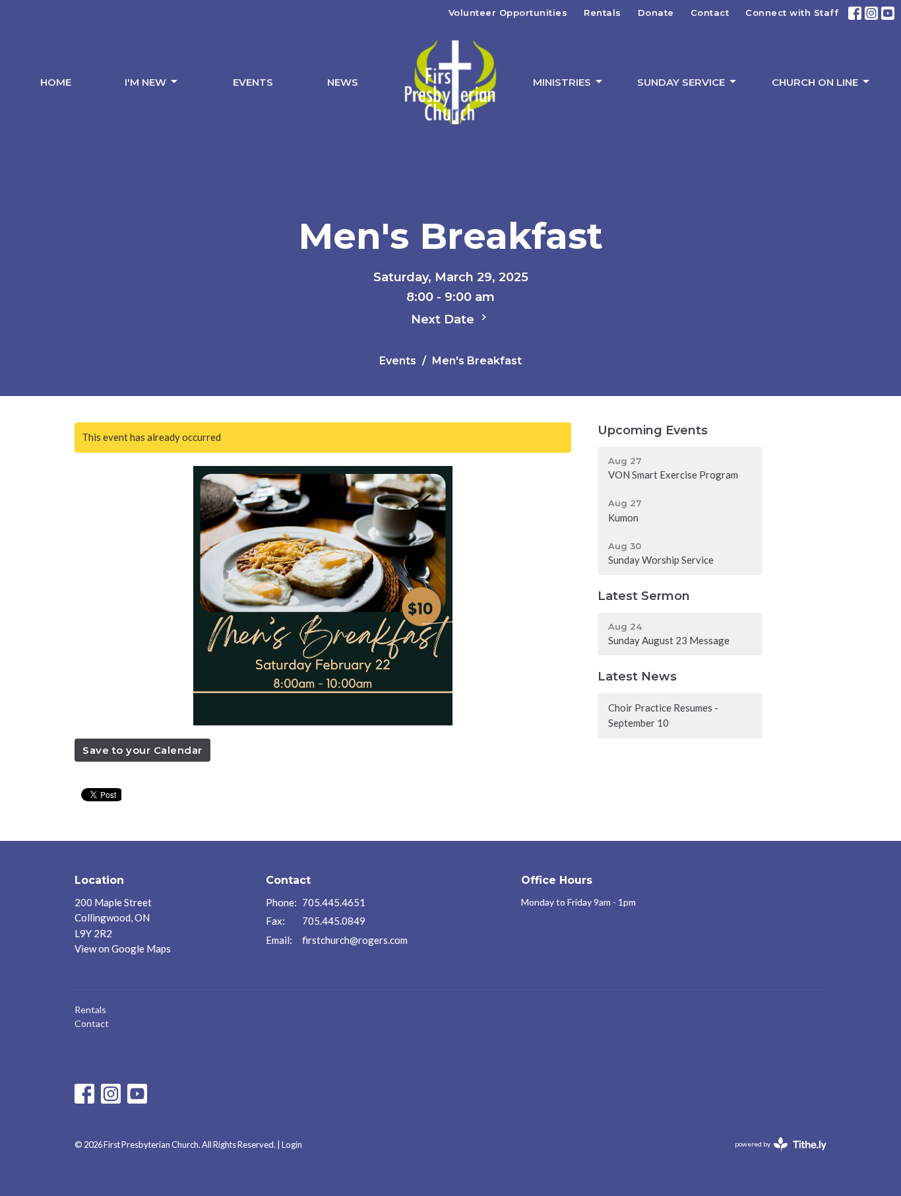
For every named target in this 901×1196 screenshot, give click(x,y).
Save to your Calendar (142, 750)
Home (55, 82)
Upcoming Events (653, 430)
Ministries (562, 82)
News (342, 82)
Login (292, 1144)
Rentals (602, 12)
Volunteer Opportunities (508, 12)
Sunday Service (681, 82)
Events (253, 82)
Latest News (637, 676)
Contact (710, 12)
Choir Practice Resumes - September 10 (663, 715)
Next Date (444, 319)
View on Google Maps (123, 948)
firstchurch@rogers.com (355, 940)
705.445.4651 (333, 902)
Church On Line (815, 82)
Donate (656, 12)
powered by (774, 1155)
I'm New (145, 82)
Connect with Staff (791, 12)
